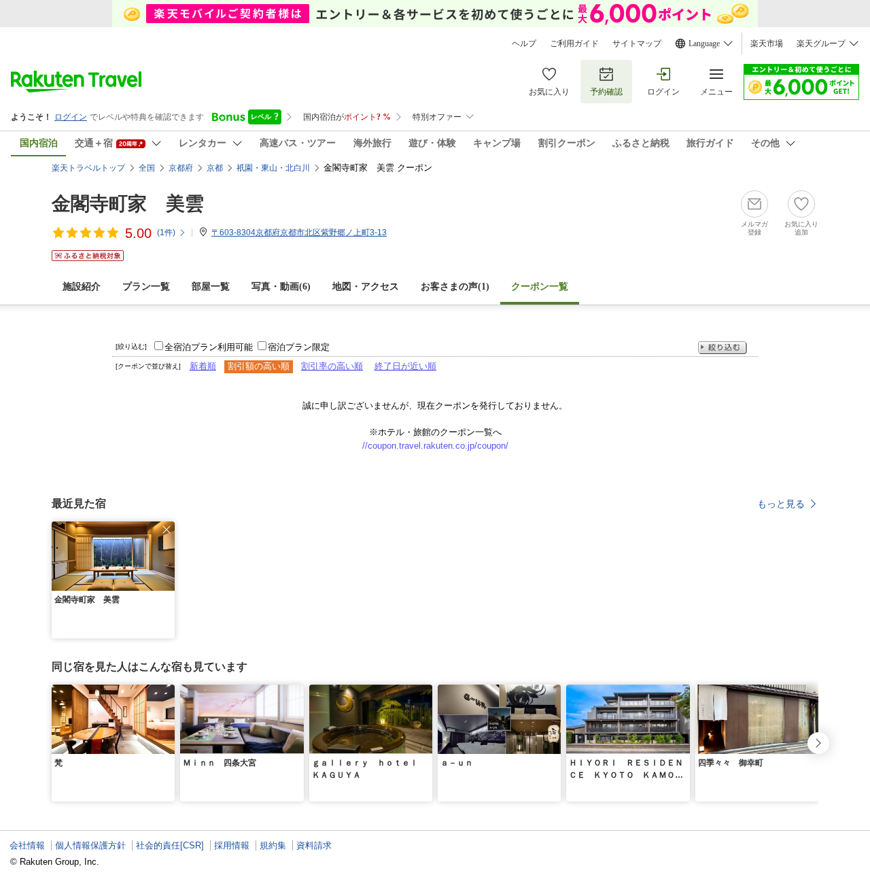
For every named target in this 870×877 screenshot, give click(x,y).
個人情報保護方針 (90, 845)
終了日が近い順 (405, 366)
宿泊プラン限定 (299, 347)
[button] (166, 529)
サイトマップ (636, 43)
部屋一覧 (211, 286)
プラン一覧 (146, 286)
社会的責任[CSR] (170, 845)
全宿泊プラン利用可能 (208, 347)
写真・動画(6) (281, 286)
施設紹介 (82, 286)
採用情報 (231, 845)
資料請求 (314, 845)
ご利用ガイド (574, 43)
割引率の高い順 (332, 366)
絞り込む (722, 347)
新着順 (203, 366)
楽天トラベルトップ (88, 168)
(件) (166, 232)
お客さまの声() (455, 286)
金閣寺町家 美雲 (128, 203)
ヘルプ (524, 43)
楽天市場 (766, 43)
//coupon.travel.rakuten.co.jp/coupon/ (435, 446)
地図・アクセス (365, 286)
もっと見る (781, 503)
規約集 (273, 845)
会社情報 (27, 845)
